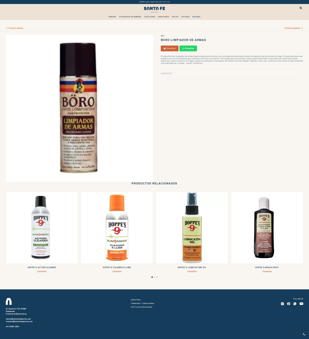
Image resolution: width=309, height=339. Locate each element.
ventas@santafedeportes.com (18, 319)
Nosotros (136, 300)
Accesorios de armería (130, 17)
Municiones (163, 17)
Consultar (171, 48)
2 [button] (154, 277)
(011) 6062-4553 (12, 326)
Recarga (196, 17)
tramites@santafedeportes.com (19, 321)
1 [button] (152, 277)
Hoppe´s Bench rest (267, 267)
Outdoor (185, 17)
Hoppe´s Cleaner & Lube (117, 267)
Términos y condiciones (142, 303)
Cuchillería (149, 17)
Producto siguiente (293, 28)
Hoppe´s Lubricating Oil (192, 267)
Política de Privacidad (141, 307)
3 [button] (157, 277)
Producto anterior (15, 28)
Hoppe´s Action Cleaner (42, 267)
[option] (79, 108)
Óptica (175, 17)
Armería (112, 17)
